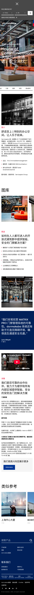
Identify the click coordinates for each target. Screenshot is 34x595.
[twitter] (6, 588)
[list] (17, 209)
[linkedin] (13, 588)
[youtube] (9, 588)
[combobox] (7, 13)
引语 (7, 88)
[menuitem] (9, 23)
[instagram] (16, 588)
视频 (13, 88)
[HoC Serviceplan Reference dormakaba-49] (14, 209)
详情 (20, 88)
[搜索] (31, 540)
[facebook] (2, 588)
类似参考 (28, 88)
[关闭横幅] (17, 4)
